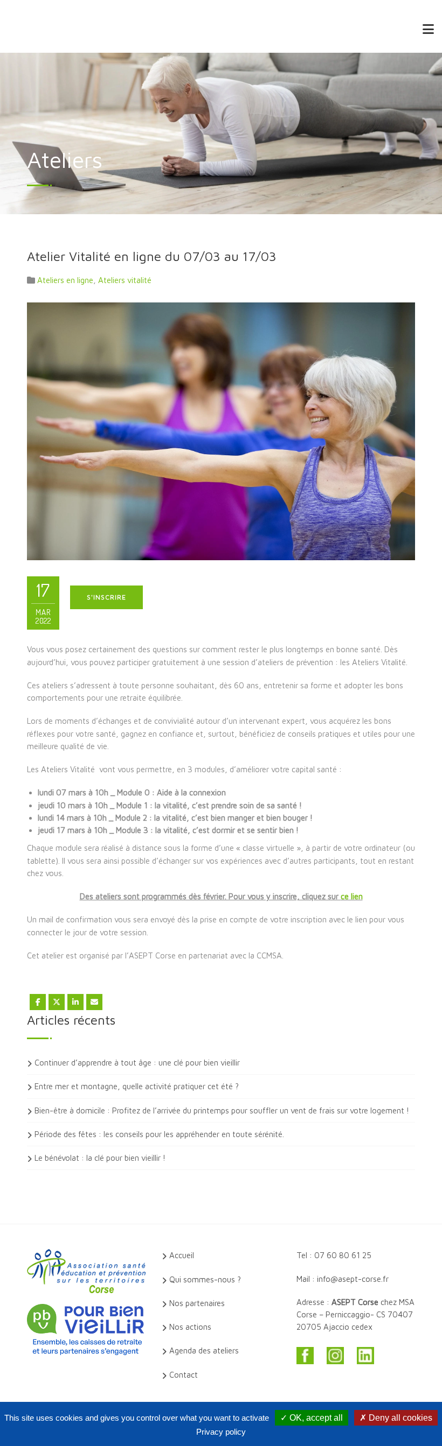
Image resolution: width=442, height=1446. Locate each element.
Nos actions (190, 1326)
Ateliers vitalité (124, 280)
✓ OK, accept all (311, 1417)
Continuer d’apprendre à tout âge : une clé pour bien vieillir (137, 1062)
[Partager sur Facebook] (38, 1002)
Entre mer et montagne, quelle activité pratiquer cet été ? (136, 1086)
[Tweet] (57, 1002)
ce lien (352, 896)
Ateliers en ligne (65, 280)
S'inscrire (106, 597)
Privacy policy (221, 1431)
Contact (183, 1374)
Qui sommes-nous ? (205, 1279)
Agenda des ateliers (204, 1350)
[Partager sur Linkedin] (75, 1002)
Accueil (181, 1255)
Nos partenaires (197, 1303)
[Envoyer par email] (94, 1002)
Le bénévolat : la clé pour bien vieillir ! (99, 1157)
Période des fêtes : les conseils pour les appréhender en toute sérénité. (159, 1134)
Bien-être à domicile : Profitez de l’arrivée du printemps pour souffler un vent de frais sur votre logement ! (221, 1110)
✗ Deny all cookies (396, 1417)
